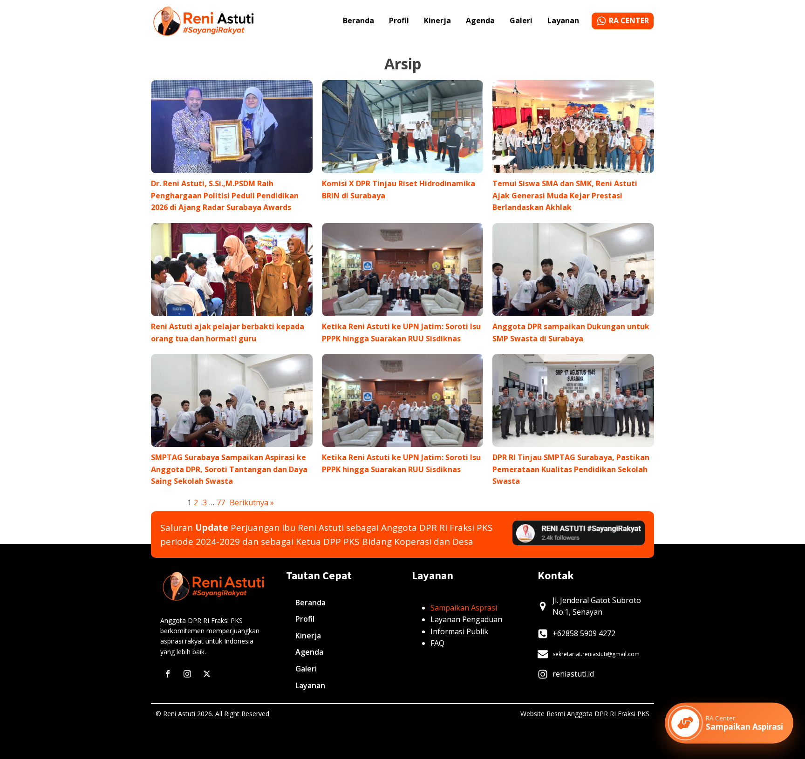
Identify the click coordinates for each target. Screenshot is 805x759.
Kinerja (437, 20)
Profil (399, 20)
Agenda (480, 20)
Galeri (521, 20)
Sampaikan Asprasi (463, 608)
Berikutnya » (252, 502)
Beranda (358, 20)
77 (221, 502)
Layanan (563, 20)
